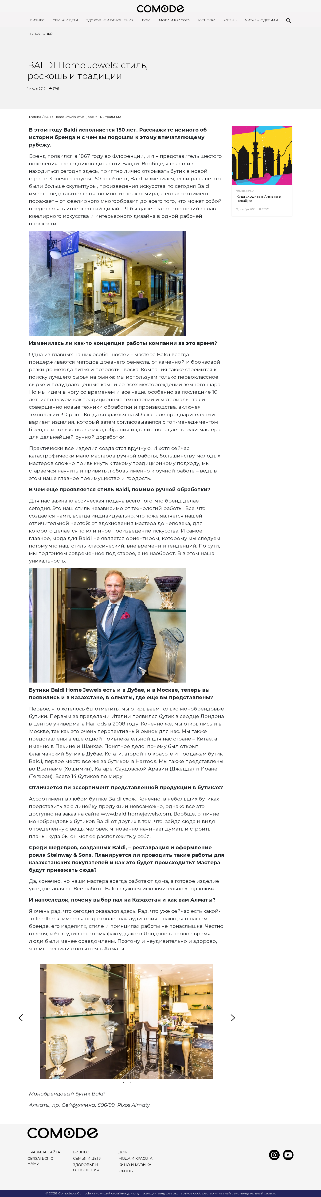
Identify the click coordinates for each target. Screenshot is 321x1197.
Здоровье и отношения (110, 20)
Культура (206, 20)
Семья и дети (65, 20)
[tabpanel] (126, 1021)
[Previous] (20, 1017)
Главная (35, 117)
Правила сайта (43, 1152)
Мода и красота (174, 20)
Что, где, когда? (40, 33)
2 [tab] (130, 1082)
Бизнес (37, 20)
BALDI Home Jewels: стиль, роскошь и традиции (82, 117)
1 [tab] (123, 1082)
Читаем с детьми (261, 20)
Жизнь (230, 20)
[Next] (232, 1017)
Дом (146, 20)
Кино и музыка (134, 1165)
